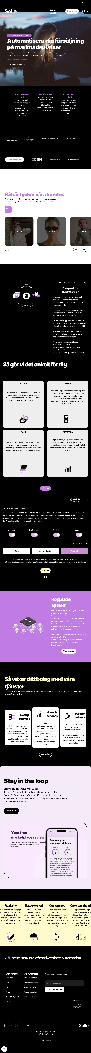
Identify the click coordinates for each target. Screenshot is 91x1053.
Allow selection (45, 551)
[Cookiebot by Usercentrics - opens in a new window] (71, 500)
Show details (78, 543)
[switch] (34, 535)
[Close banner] (87, 500)
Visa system (68, 651)
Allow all (74, 551)
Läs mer (8, 209)
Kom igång (72, 11)
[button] (76, 249)
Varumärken (12, 140)
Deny (17, 551)
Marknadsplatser (14, 159)
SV (86, 2)
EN (82, 2)
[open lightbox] (19, 231)
